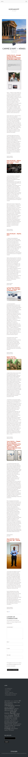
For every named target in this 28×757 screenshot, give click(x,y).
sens (5, 725)
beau (15, 702)
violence (7, 727)
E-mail (8, 648)
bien (19, 702)
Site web (8, 655)
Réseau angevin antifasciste (11, 693)
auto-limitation (8, 702)
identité (12, 713)
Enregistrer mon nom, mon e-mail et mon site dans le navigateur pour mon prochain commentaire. (14, 664)
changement (9, 705)
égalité (6, 730)
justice (5, 715)
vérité (13, 727)
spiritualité (10, 725)
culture (11, 707)
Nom (8, 641)
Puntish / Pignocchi (9, 692)
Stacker (14, 751)
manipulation (8, 716)
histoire (6, 713)
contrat (6, 707)
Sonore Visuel (8, 689)
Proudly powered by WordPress (7, 753)
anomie (16, 701)
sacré (14, 724)
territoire (17, 725)
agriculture (7, 701)
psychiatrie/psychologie (11, 722)
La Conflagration (8, 688)
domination (9, 708)
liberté (16, 715)
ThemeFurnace (23, 753)
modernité (8, 718)
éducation (14, 728)
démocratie (8, 710)
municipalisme (7, 719)
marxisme (16, 716)
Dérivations (14, 52)
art (9, 611)
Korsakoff (14, 9)
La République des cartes (10, 695)
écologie (7, 728)
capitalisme (8, 704)
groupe (13, 711)
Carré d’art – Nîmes (14, 48)
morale (14, 718)
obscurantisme (14, 719)
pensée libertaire (10, 721)
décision (16, 708)
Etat (15, 710)
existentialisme (6, 712)
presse (17, 721)
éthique (11, 730)
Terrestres (7, 691)
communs (17, 705)
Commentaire (10, 627)
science (19, 724)
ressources (8, 724)
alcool (12, 701)
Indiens (18, 713)
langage (10, 715)
